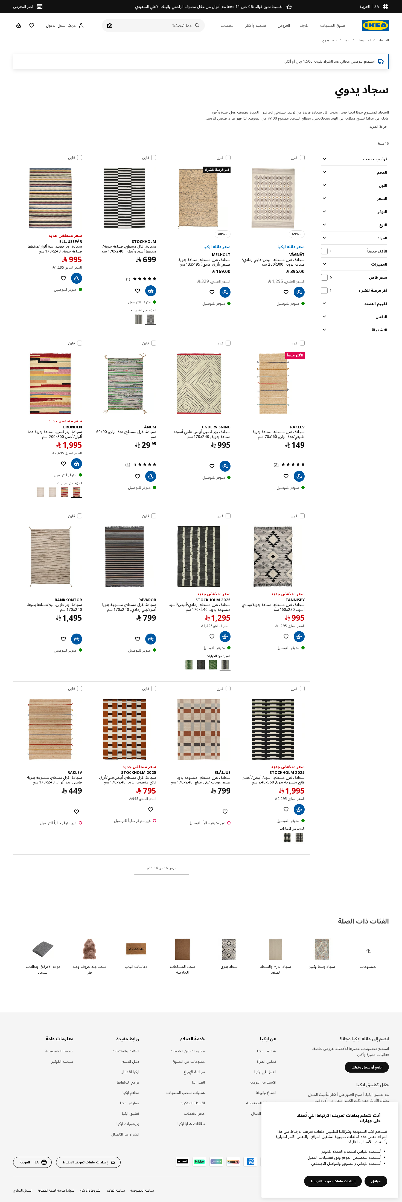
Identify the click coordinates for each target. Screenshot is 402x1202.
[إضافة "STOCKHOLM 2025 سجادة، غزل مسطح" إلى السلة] (225, 636)
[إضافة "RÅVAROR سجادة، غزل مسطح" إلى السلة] (150, 639)
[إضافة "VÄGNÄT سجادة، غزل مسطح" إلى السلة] (299, 292)
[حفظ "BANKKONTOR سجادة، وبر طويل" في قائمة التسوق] (63, 639)
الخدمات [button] (227, 25)
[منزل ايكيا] (375, 25)
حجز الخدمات (194, 1113)
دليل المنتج (130, 1061)
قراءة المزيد (378, 126)
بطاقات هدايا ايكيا (191, 1123)
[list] (201, 957)
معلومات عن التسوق (188, 1061)
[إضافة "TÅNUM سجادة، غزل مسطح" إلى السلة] (150, 476)
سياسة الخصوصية (59, 1050)
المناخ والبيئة (266, 1092)
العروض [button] (284, 25)
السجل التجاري (22, 1190)
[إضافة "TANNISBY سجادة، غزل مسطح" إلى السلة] (299, 636)
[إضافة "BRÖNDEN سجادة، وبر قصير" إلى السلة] (76, 463)
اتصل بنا (198, 1082)
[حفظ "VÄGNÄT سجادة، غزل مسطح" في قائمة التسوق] (286, 292)
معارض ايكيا (129, 1102)
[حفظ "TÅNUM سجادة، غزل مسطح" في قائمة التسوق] (137, 476)
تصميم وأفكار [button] (256, 25)
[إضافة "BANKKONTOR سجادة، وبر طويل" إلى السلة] (76, 639)
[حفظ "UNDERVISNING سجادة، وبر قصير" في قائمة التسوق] (211, 466)
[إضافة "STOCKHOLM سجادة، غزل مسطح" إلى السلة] (150, 290)
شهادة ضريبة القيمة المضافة (56, 1190)
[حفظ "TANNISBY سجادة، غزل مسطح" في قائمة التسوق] (286, 636)
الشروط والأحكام (90, 1190)
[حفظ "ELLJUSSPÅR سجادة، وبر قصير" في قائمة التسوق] (63, 278)
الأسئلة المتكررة (192, 1102)
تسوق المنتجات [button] (332, 25)
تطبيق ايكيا (130, 1113)
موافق (376, 1181)
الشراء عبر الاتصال (125, 1134)
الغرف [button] (304, 25)
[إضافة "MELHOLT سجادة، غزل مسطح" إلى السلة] (225, 292)
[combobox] (159, 25)
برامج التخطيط (128, 1082)
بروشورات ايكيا (127, 1123)
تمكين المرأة (266, 1061)
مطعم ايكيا (131, 1092)
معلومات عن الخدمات (187, 1050)
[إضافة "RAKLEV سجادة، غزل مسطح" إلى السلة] (299, 476)
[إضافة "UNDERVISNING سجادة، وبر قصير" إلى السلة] (225, 466)
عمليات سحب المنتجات (185, 1092)
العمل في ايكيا (265, 1071)
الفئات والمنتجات (125, 1050)
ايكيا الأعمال (130, 1071)
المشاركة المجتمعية (261, 1102)
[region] (329, 1150)
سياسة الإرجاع (194, 1071)
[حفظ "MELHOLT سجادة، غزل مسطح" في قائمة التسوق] (211, 292)
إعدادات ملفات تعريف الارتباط (333, 1181)
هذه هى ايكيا (266, 1050)
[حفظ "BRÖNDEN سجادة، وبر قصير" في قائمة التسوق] (63, 463)
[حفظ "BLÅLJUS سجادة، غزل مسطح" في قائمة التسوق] (225, 811)
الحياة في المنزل (263, 1113)
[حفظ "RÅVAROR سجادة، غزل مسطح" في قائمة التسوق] (137, 639)
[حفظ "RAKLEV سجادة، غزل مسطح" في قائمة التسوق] (286, 476)
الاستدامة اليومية (263, 1082)
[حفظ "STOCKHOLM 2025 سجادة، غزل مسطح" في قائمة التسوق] (211, 636)
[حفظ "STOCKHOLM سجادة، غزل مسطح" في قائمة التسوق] (137, 290)
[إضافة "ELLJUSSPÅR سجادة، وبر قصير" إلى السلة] (76, 278)
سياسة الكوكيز (62, 1061)
